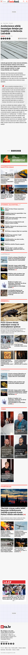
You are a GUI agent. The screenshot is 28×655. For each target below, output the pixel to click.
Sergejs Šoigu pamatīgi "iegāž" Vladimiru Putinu (13, 235)
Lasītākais (5, 254)
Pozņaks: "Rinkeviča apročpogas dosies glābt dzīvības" (16, 227)
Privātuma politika (14, 647)
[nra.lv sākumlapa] (4, 1)
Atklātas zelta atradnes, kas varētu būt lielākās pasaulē (16, 274)
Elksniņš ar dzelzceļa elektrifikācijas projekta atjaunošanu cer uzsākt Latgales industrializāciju (20, 197)
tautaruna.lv (3, 36)
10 (15, 269)
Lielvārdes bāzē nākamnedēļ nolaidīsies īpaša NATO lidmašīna (7, 181)
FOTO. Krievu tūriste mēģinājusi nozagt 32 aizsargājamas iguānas (10, 324)
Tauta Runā (5, 23)
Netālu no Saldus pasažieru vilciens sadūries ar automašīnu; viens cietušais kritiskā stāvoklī (7, 533)
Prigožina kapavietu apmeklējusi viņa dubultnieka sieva (15, 214)
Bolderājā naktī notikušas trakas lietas (20, 345)
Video (3, 409)
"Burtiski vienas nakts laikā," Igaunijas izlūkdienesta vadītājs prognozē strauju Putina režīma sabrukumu (17, 267)
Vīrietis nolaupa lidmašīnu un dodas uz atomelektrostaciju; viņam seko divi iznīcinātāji (17, 258)
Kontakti (17, 649)
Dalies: (8, 150)
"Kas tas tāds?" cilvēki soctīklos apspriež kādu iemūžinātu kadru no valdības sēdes (14, 249)
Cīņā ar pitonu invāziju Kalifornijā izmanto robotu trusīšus (14, 222)
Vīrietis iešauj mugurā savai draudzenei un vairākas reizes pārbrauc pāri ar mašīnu (20, 362)
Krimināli (11, 23)
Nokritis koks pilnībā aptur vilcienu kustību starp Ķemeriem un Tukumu (20, 181)
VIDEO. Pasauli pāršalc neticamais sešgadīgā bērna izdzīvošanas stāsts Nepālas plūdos (7, 549)
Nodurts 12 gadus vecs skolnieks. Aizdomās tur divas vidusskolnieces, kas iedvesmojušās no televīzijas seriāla (17, 284)
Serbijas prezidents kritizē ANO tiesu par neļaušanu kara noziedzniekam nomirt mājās (7, 363)
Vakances (14, 649)
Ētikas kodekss (8, 649)
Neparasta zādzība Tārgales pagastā (14, 244)
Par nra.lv (2, 647)
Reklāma (6, 647)
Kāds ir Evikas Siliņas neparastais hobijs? (14, 209)
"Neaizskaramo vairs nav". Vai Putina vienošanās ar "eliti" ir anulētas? (20, 549)
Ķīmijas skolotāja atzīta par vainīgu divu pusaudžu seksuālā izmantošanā (7, 346)
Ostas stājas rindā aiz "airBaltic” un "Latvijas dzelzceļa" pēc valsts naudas (7, 196)
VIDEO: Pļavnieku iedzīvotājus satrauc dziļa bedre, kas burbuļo (15, 218)
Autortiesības (3, 649)
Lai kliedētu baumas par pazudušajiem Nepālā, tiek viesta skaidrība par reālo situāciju (16, 292)
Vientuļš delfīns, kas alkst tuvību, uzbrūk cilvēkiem (14, 240)
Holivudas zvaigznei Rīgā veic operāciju (16, 231)
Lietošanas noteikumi (22, 647)
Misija (9, 647)
